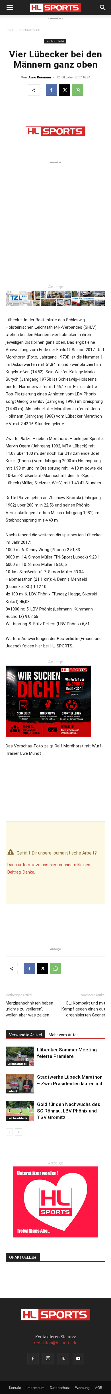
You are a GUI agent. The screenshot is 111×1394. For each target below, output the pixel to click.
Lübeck (12, 1091)
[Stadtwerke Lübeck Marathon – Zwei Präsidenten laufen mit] (20, 1083)
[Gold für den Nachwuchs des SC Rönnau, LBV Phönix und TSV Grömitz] (20, 1111)
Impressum (35, 1387)
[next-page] (18, 1131)
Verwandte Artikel (25, 1035)
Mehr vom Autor (63, 1035)
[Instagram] (48, 1358)
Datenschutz (60, 1387)
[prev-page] (9, 1131)
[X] (64, 90)
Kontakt (15, 1387)
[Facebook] (51, 90)
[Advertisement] (55, 220)
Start (9, 30)
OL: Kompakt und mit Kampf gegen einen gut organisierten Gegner (83, 1009)
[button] (10, 7)
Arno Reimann (39, 77)
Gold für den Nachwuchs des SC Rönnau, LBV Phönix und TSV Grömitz (68, 1110)
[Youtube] (78, 1358)
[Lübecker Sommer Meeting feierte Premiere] (20, 1056)
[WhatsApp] (77, 90)
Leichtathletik (29, 30)
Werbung (82, 1387)
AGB (98, 1387)
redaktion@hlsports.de (55, 1342)
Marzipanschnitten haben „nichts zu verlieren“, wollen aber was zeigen (29, 1009)
